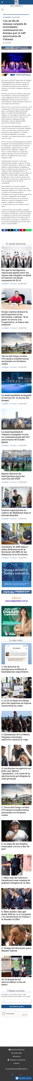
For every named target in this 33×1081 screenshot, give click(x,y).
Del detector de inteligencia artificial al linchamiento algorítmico (15, 669)
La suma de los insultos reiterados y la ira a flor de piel (15, 846)
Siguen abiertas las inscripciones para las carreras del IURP (13, 476)
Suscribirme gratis (16, 1006)
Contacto (16, 1063)
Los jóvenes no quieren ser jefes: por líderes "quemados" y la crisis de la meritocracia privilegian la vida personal (16, 773)
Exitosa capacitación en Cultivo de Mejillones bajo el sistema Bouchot (16, 513)
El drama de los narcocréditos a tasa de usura (13, 982)
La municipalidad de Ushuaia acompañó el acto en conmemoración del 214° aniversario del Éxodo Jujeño (15, 436)
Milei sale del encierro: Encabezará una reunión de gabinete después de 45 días (15, 880)
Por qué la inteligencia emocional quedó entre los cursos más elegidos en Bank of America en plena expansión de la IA (16, 275)
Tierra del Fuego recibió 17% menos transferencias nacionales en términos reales (15, 360)
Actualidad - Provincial (11, 17)
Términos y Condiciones (17, 1060)
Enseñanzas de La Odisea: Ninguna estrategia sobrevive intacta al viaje (15, 737)
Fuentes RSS (17, 1053)
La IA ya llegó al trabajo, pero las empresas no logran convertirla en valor (16, 703)
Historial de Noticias (17, 1050)
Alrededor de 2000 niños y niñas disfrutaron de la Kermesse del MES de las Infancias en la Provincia (14, 550)
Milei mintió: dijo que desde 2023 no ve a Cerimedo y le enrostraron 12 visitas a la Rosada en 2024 (16, 915)
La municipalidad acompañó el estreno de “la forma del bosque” (16, 398)
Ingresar (17, 1056)
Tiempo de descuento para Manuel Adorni (16, 949)
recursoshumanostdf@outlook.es (16, 1069)
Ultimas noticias (16, 991)
